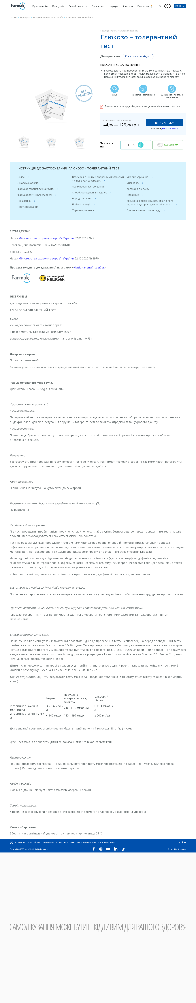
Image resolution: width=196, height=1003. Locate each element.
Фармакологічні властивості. (34, 195)
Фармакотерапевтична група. (35, 189)
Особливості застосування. (88, 186)
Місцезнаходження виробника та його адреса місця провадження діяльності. (150, 202)
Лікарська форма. (28, 183)
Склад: (21, 177)
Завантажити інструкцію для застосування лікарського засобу (142, 106)
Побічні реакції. (81, 204)
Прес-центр (98, 5)
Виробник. (133, 195)
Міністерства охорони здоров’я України (46, 238)
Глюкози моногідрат (138, 56)
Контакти (128, 5)
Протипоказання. (27, 206)
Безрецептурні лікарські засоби (48, 17)
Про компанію (40, 5)
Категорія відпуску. (138, 189)
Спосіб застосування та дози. (89, 192)
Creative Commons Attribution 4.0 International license (70, 842)
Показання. (24, 200)
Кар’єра (114, 5)
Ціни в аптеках (164, 122)
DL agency (182, 849)
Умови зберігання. (138, 177)
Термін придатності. (84, 210)
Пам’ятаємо (143, 5)
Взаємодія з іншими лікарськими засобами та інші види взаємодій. (98, 178)
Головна (13, 17)
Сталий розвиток (77, 5)
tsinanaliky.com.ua (170, 128)
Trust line (180, 842)
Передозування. (81, 198)
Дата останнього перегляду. (144, 210)
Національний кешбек (89, 267)
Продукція (58, 5)
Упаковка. (133, 183)
